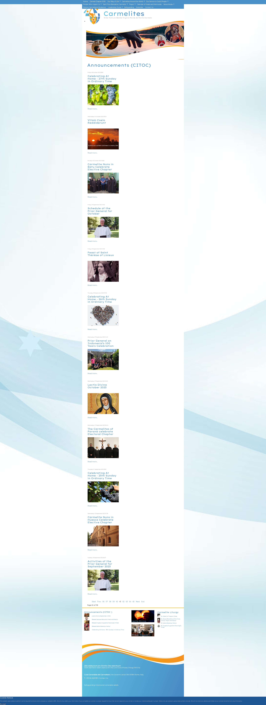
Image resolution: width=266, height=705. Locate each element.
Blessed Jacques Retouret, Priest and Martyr (105, 619)
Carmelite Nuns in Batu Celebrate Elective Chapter (100, 167)
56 (103, 602)
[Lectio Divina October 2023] (103, 413)
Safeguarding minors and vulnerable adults (101, 685)
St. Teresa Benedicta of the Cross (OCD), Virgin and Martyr (170, 619)
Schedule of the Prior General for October (100, 211)
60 (117, 602)
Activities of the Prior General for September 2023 (100, 564)
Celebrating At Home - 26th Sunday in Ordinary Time (102, 299)
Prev (99, 602)
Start (94, 602)
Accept (3, 704)
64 (130, 602)
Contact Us (103, 678)
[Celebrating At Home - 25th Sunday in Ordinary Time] (103, 502)
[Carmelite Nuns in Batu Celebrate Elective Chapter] (103, 193)
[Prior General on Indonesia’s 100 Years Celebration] (103, 369)
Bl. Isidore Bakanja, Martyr (169, 623)
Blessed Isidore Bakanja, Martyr (101, 626)
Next (138, 602)
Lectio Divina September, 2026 (101, 616)
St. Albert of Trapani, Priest (169, 616)
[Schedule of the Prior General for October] (103, 237)
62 (123, 602)
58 (110, 602)
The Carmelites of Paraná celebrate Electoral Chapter (100, 431)
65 (133, 602)
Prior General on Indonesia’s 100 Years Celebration (101, 343)
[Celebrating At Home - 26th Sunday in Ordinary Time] (103, 325)
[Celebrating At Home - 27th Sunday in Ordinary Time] (103, 105)
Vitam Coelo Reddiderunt (97, 121)
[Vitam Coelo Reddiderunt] (103, 149)
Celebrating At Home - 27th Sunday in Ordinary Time (102, 79)
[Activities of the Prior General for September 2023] (103, 590)
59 (114, 602)
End (142, 602)
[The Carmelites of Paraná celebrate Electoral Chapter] (103, 458)
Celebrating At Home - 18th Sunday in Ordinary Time (108, 629)
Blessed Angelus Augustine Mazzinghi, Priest (105, 623)
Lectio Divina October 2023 (97, 386)
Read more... (93, 109)
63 (127, 602)
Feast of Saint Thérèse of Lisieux (101, 254)
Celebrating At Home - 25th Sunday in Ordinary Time (102, 475)
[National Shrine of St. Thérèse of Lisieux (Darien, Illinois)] (103, 281)
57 (107, 602)
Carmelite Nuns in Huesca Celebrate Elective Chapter (100, 520)
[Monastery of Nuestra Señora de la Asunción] (103, 546)
